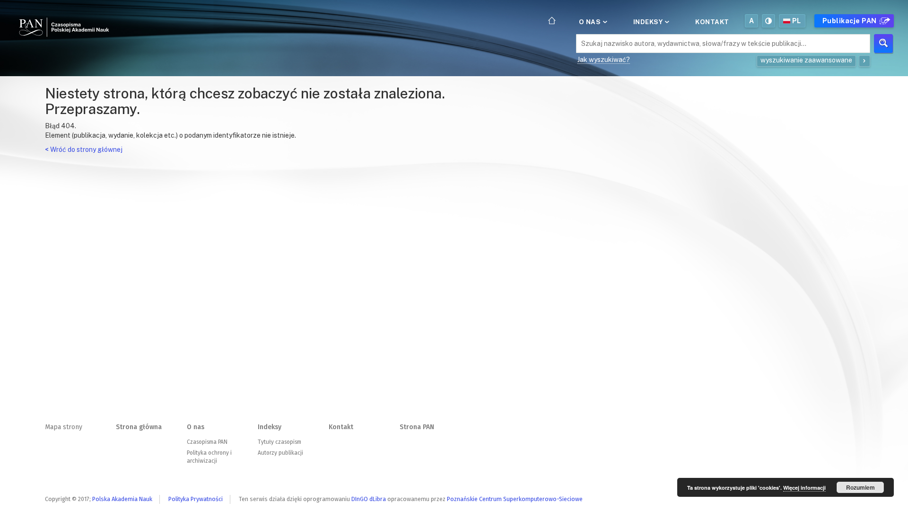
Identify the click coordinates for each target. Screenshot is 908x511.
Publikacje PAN (850, 21)
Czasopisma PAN (207, 442)
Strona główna (139, 427)
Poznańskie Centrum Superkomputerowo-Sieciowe (515, 498)
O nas (590, 22)
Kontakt (712, 22)
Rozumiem (860, 487)
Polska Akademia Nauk (122, 498)
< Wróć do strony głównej (83, 149)
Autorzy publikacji (280, 452)
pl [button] (796, 21)
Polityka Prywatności (195, 498)
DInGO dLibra (368, 498)
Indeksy (648, 22)
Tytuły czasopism (279, 442)
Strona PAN (417, 427)
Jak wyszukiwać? (603, 59)
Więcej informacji (804, 487)
